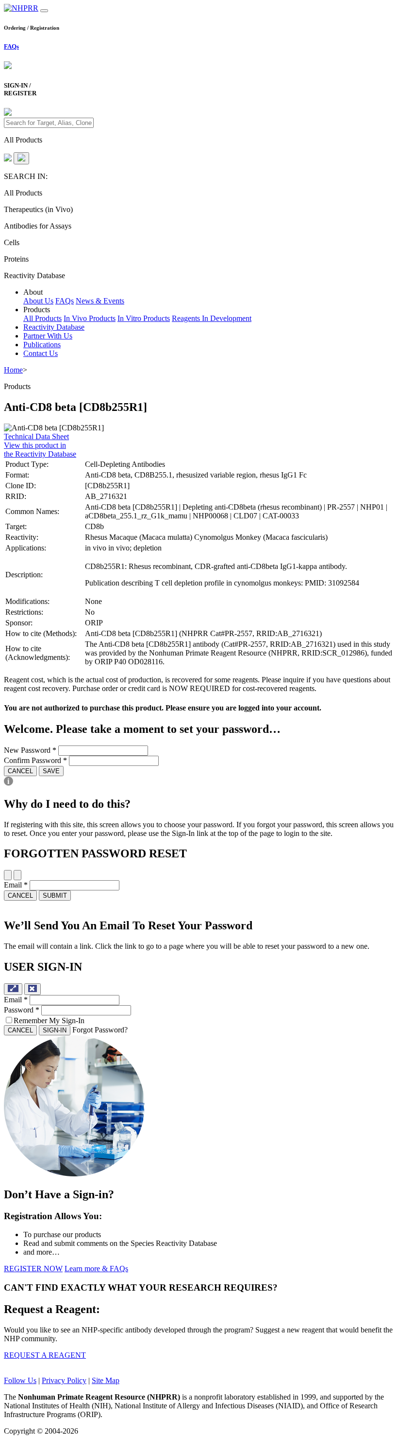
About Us (38, 301)
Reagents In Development (211, 318)
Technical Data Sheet (36, 436)
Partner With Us (47, 336)
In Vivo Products (90, 318)
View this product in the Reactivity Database (40, 449)
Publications (42, 344)
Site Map (105, 1380)
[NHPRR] (21, 8)
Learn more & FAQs (96, 1268)
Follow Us (20, 1380)
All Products (42, 318)
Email (16, 885)
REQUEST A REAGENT (45, 1355)
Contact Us (40, 353)
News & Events (100, 301)
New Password (30, 750)
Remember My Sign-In (49, 1020)
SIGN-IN (54, 1030)
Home (13, 370)
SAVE (51, 771)
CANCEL (20, 771)
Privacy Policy (64, 1380)
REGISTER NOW (33, 1268)
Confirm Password (35, 760)
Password (21, 1010)
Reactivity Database (53, 327)
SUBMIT (55, 895)
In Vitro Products (143, 318)
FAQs (64, 301)
